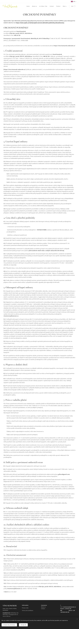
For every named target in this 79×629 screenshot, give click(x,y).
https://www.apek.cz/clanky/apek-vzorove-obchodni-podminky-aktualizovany (40, 23)
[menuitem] (28, 6)
